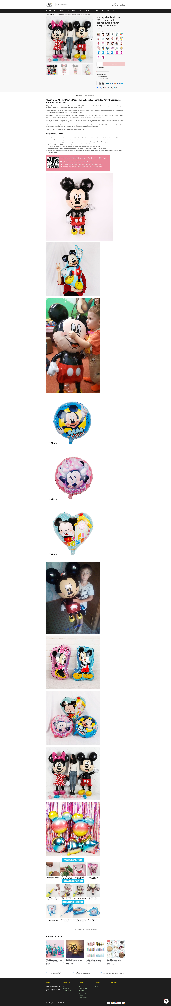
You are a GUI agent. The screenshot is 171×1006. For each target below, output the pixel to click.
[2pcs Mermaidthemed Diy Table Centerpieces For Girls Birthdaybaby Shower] (55, 949)
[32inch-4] (112, 53)
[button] (91, 39)
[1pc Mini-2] (112, 39)
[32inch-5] (117, 53)
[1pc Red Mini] (112, 43)
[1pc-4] (98, 48)
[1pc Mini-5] (98, 43)
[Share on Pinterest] (106, 88)
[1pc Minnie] (108, 43)
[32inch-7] (98, 57)
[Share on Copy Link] (117, 88)
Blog (64, 986)
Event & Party (53, 14)
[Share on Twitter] (103, 88)
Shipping (81, 995)
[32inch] (98, 53)
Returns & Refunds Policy (85, 992)
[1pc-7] (112, 48)
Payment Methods (83, 994)
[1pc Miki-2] (112, 34)
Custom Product (83, 997)
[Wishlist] (62, 942)
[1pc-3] (121, 43)
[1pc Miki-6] (103, 39)
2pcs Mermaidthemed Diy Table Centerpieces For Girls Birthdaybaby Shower (55, 962)
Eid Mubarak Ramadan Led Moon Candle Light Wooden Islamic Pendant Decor (74, 962)
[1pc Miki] (108, 34)
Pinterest (113, 985)
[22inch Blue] (117, 48)
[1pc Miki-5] (98, 39)
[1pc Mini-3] (117, 39)
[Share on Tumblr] (109, 88)
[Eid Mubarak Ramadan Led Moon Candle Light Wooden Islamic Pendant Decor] (75, 949)
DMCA (96, 986)
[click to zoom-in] (69, 39)
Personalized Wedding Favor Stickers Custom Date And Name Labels (115, 962)
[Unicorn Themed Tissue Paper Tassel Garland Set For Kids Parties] (95, 949)
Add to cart (114, 64)
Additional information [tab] (89, 95)
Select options (55, 967)
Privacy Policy (66, 988)
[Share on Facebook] (100, 88)
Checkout (122, 5)
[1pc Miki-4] (121, 34)
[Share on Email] (111, 88)
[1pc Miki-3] (117, 34)
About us (65, 985)
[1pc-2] (117, 43)
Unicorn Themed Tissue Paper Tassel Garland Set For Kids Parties (95, 961)
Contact (97, 985)
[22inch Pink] (121, 48)
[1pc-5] (103, 48)
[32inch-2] (103, 53)
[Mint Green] (103, 57)
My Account (115, 5)
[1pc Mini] (108, 39)
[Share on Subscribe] (114, 88)
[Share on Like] (97, 88)
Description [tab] (79, 95)
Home (47, 14)
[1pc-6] (108, 48)
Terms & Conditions (67, 990)
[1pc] (98, 34)
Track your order (83, 986)
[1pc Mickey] (103, 34)
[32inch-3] (108, 53)
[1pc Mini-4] (121, 39)
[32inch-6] (121, 53)
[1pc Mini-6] (103, 43)
